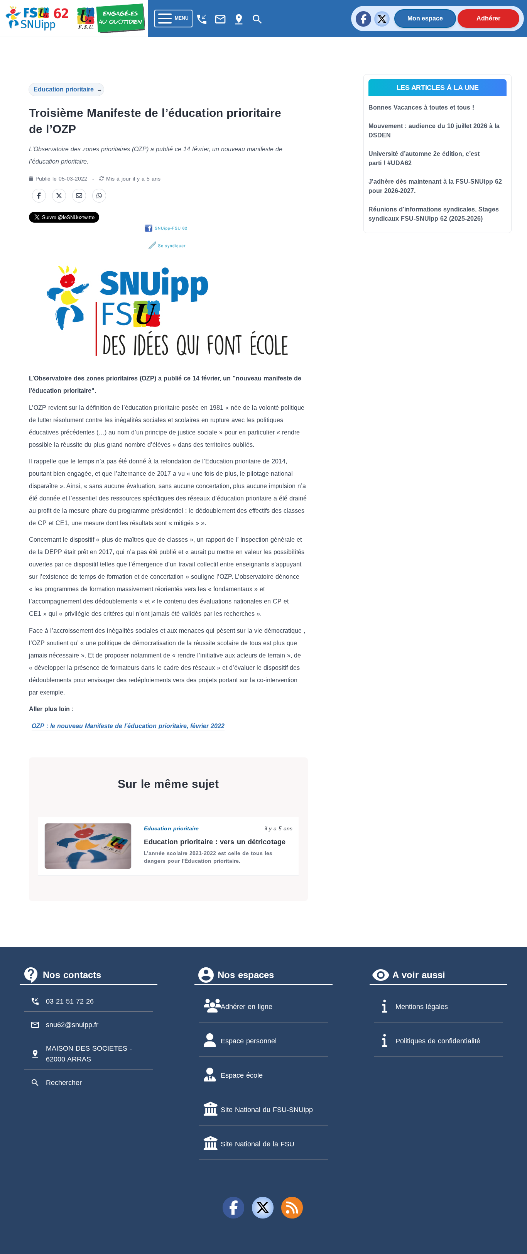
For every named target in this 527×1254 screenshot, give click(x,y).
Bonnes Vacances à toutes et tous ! (421, 107)
